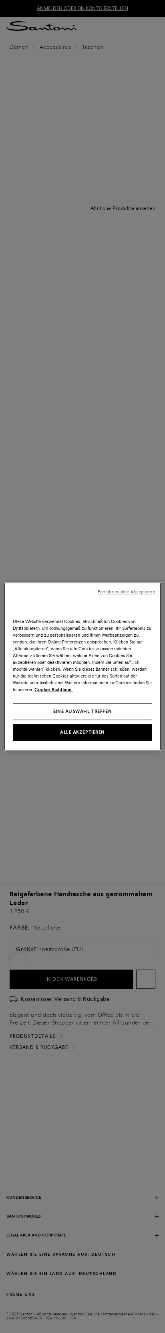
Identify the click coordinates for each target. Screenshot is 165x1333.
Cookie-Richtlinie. (53, 689)
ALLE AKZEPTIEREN (82, 732)
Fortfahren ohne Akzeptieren (126, 592)
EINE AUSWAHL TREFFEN (82, 711)
